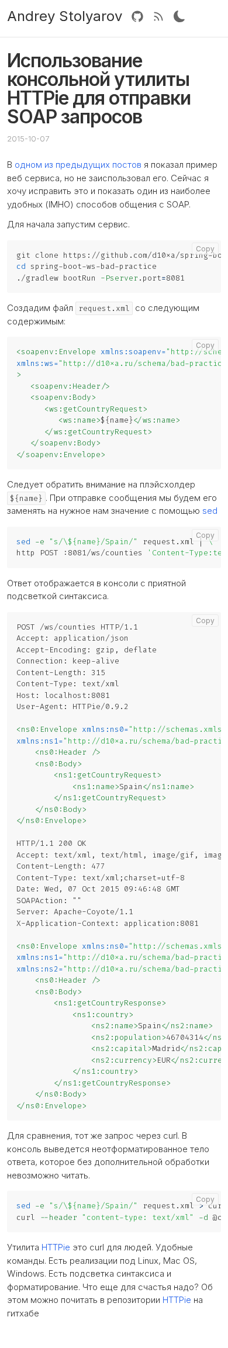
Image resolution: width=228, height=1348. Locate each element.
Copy (205, 248)
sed (209, 510)
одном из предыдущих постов (78, 164)
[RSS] (158, 16)
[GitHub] (137, 16)
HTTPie (56, 1247)
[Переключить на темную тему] (179, 16)
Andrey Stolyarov (64, 16)
